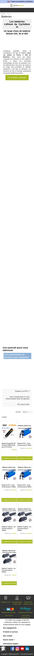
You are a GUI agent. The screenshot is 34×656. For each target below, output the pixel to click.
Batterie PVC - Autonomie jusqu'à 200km (24, 486)
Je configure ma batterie (25, 458)
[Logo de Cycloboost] (17, 5)
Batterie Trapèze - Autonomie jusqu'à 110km (9, 528)
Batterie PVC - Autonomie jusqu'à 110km (24, 444)
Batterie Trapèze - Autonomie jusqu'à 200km (9, 570)
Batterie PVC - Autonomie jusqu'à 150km (9, 486)
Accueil (3, 13)
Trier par (18, 412)
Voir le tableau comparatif (17, 77)
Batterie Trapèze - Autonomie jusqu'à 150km (24, 528)
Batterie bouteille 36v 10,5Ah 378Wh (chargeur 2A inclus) (9, 445)
